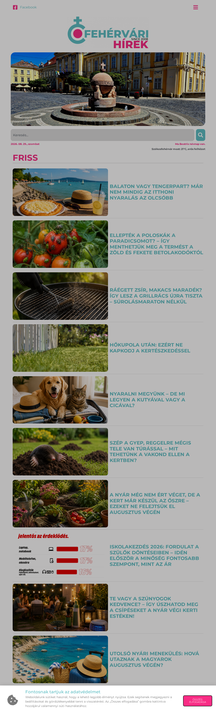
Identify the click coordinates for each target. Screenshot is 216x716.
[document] (108, 358)
